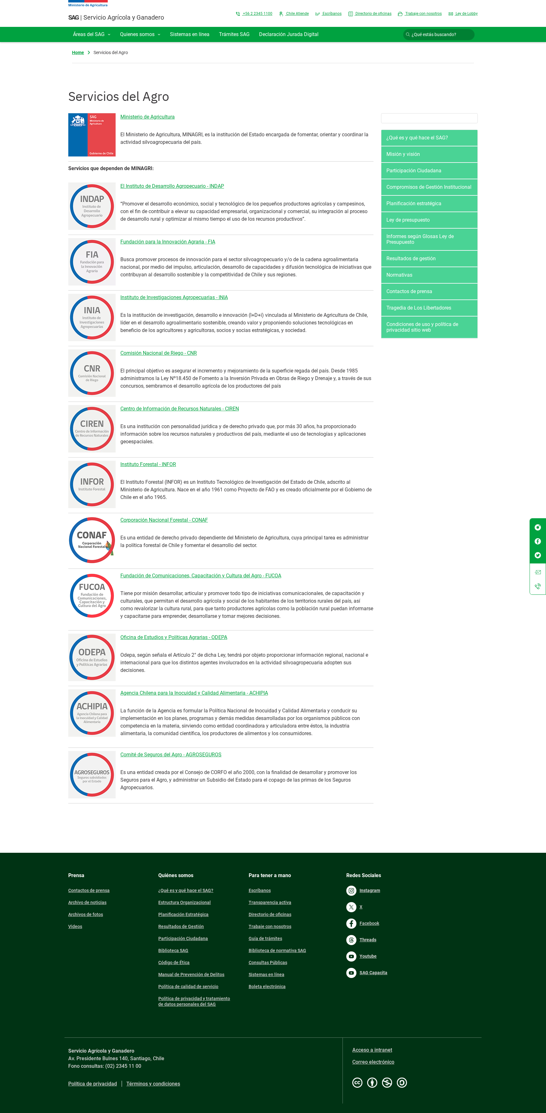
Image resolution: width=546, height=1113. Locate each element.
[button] (91, 34)
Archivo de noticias (87, 902)
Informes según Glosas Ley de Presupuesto (420, 239)
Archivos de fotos (85, 914)
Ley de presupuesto (408, 220)
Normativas (399, 275)
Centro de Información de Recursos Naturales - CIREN (179, 409)
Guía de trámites (265, 938)
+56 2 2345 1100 (257, 13)
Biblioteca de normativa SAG (277, 950)
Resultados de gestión (411, 258)
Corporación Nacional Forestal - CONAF (164, 520)
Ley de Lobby (466, 13)
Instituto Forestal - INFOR (148, 464)
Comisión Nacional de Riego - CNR (158, 353)
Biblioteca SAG (173, 950)
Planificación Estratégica (183, 914)
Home (78, 52)
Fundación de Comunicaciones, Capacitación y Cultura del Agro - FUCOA (200, 576)
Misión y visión (403, 154)
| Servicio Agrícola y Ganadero (116, 17)
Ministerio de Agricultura (147, 117)
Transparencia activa (270, 902)
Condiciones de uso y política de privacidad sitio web (422, 327)
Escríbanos (332, 13)
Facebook (369, 923)
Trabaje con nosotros (423, 13)
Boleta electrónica (267, 986)
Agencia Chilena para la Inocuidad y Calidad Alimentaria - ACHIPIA (194, 693)
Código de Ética (174, 962)
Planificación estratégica (413, 203)
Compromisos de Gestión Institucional (428, 187)
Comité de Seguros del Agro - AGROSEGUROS (170, 755)
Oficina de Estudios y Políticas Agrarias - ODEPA (173, 637)
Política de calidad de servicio (188, 986)
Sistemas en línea (266, 974)
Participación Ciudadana (413, 171)
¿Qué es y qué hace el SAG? (417, 138)
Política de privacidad (92, 1084)
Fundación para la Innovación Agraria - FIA (167, 242)
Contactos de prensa (409, 291)
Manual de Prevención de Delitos (191, 974)
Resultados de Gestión (181, 926)
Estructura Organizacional (184, 902)
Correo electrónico (373, 1062)
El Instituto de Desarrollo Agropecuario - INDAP (172, 186)
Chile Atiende (297, 13)
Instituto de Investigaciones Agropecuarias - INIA (174, 297)
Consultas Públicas (268, 962)
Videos (75, 926)
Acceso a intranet (372, 1050)
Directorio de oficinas (373, 13)
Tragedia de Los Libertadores (418, 308)
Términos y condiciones (153, 1084)
